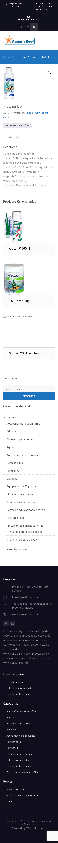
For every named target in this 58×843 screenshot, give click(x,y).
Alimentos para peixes (20, 439)
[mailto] (12, 623)
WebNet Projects (36, 828)
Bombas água (14, 462)
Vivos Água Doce (16, 549)
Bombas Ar (13, 470)
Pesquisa (29, 396)
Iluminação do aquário (17, 694)
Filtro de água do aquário (19, 688)
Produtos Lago (15, 517)
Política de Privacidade (35, 823)
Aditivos (11, 431)
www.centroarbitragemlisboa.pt (23, 653)
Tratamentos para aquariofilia (24, 525)
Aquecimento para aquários (23, 455)
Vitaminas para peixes (23, 539)
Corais (9, 801)
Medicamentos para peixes (26, 531)
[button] (49, 72)
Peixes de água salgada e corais (25, 510)
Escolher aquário (15, 681)
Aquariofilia (10, 417)
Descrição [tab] (14, 137)
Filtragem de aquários (19, 494)
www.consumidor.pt (15, 662)
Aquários (11, 447)
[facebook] (6, 623)
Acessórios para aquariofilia (23, 423)
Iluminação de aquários (20, 502)
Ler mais (29, 226)
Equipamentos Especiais (21, 486)
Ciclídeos (11, 478)
